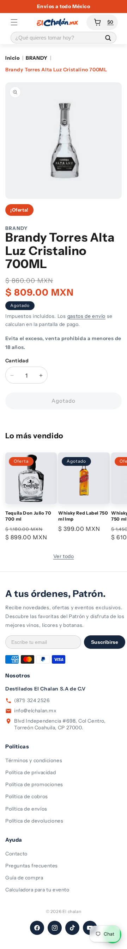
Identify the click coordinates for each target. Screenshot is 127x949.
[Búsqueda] (108, 37)
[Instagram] (55, 928)
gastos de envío (86, 316)
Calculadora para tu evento (37, 889)
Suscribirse (104, 642)
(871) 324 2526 (31, 700)
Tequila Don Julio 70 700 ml (28, 515)
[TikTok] (72, 928)
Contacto (16, 853)
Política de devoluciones (34, 821)
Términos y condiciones (33, 760)
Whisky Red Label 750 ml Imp (83, 515)
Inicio (12, 58)
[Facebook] (37, 928)
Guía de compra (24, 877)
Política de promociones (34, 784)
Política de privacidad (30, 772)
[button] (14, 22)
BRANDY (37, 58)
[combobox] (55, 37)
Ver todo (63, 556)
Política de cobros (26, 796)
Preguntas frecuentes (31, 865)
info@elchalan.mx (35, 710)
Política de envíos (26, 809)
